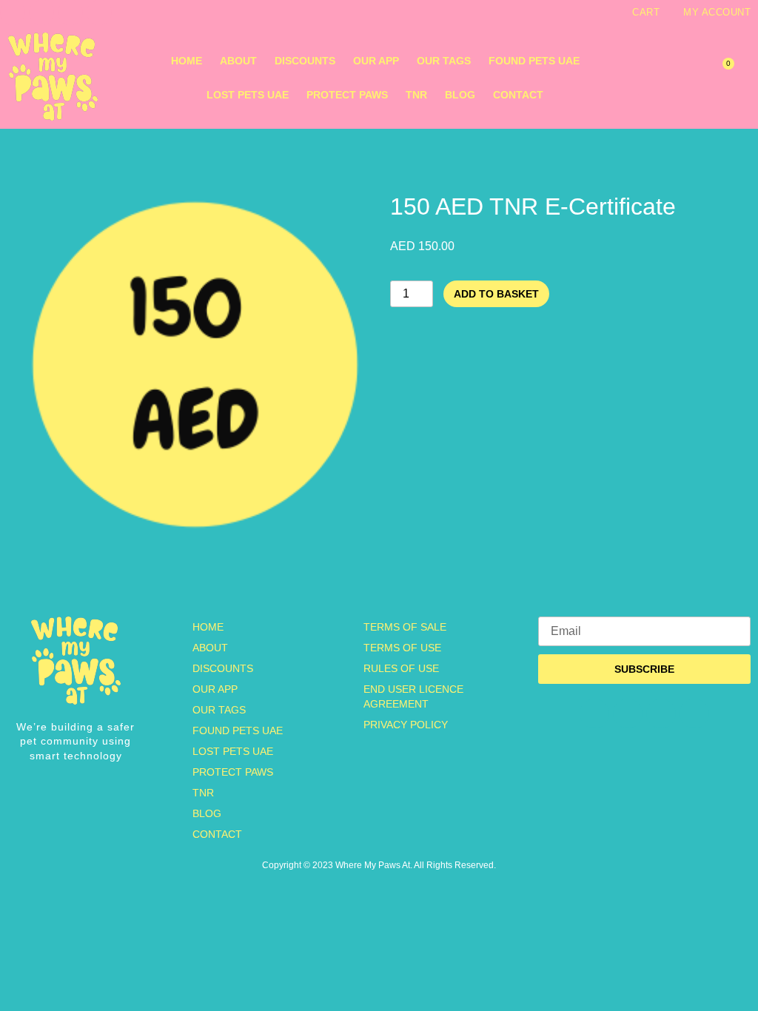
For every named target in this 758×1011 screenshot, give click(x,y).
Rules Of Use (401, 668)
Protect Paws (347, 95)
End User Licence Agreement (413, 696)
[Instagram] (12, 12)
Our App (376, 61)
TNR (416, 95)
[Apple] (70, 12)
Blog (460, 95)
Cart (646, 12)
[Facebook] (41, 12)
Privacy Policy (405, 724)
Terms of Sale (404, 627)
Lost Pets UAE (248, 95)
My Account (717, 12)
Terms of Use (402, 648)
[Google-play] (99, 12)
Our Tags (444, 61)
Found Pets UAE (534, 61)
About (238, 61)
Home (186, 61)
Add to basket (496, 294)
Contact (518, 95)
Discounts (305, 61)
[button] (653, 78)
